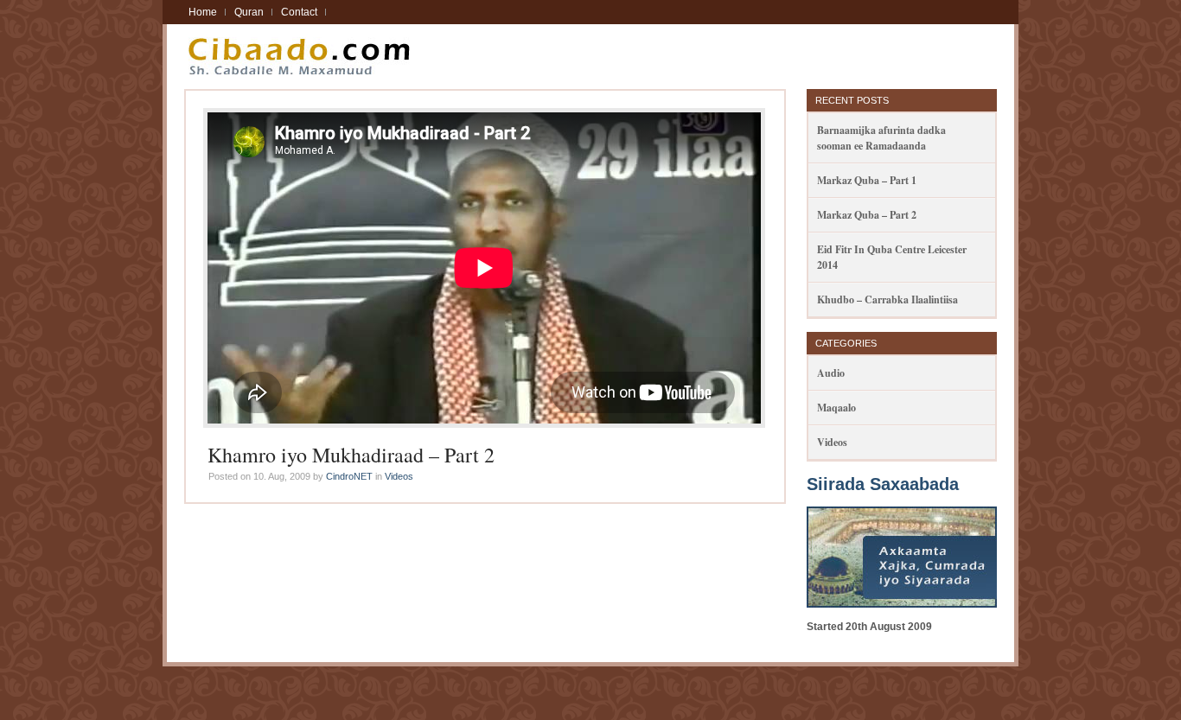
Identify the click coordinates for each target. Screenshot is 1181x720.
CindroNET (349, 476)
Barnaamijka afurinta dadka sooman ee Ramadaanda (881, 138)
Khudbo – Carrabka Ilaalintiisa (887, 299)
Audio (831, 373)
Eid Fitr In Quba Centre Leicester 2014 (892, 257)
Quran (249, 12)
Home (202, 12)
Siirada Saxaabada (883, 484)
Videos (399, 476)
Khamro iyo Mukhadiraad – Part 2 (351, 454)
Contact (299, 12)
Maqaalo (836, 407)
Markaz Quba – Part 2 (866, 214)
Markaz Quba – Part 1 (866, 180)
